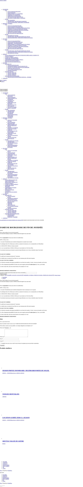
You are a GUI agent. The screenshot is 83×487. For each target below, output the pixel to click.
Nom (1, 338)
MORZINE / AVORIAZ (29, 275)
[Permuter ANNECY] (21, 178)
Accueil (1, 220)
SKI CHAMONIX (11, 20)
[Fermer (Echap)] (4, 485)
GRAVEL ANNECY (9, 56)
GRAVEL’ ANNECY (12, 75)
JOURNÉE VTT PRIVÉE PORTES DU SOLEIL (17, 29)
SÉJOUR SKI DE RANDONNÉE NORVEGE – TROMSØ (19, 77)
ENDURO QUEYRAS (12, 70)
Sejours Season (57, 275)
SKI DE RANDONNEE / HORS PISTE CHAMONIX (18, 22)
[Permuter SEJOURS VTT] (21, 195)
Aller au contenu (3, 0)
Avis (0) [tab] (4, 278)
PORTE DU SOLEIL (7, 220)
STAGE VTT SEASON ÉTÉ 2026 (14, 25)
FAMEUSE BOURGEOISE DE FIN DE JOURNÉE (18, 30)
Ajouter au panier (3, 274)
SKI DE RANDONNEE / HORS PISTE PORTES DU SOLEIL (20, 37)
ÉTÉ (6, 275)
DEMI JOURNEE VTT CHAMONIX (15, 13)
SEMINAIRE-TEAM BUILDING (14, 15)
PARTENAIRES (6, 465)
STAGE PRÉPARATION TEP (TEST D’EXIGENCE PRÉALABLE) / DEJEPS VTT (22, 55)
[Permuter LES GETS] (21, 148)
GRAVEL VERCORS (12, 72)
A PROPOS (5, 78)
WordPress (10, 470)
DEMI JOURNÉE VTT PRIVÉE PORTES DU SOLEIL (19, 27)
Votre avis (2, 336)
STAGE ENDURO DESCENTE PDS (15, 26)
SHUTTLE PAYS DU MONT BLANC (15, 17)
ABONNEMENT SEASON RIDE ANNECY (14, 59)
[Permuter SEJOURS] (21, 194)
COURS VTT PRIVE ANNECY (11, 57)
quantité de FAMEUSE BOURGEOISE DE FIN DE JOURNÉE (12, 272)
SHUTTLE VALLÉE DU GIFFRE (14, 32)
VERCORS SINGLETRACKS (14, 68)
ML (3, 467)
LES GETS (14, 275)
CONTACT (5, 463)
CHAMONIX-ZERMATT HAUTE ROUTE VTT (17, 66)
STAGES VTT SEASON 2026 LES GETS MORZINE (18, 67)
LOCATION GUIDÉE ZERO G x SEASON (16, 18)
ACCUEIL (5, 461)
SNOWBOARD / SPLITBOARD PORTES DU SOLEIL (19, 36)
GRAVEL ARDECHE (12, 73)
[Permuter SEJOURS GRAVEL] (21, 209)
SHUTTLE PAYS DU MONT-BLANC (15, 33)
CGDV (4, 468)
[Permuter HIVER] (21, 109)
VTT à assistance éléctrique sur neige (15, 69)
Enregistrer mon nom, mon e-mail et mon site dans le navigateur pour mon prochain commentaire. (20, 343)
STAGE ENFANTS (11, 12)
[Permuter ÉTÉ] (21, 94)
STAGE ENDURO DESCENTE (14, 11)
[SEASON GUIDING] (6, 7)
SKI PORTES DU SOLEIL (13, 35)
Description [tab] (4, 277)
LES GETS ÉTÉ (20, 275)
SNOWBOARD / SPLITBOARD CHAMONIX (17, 21)
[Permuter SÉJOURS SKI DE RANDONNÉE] (21, 213)
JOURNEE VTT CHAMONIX (14, 14)
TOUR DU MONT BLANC (13, 65)
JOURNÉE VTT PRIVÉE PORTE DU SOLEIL (17, 45)
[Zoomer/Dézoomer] (0, 485)
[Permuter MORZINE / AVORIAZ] (21, 118)
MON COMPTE (3, 80)
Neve (1, 470)
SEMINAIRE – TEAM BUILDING (15, 43)
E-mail (1, 341)
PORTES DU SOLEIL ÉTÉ (17, 220)
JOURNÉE (9, 275)
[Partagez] (2, 485)
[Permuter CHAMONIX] (21, 92)
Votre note (2, 327)
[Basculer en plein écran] (1, 485)
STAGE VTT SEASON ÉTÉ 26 (14, 41)
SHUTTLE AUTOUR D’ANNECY (12, 60)
